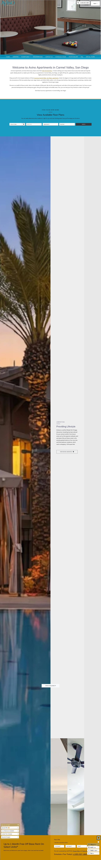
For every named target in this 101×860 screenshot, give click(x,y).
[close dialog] (98, 837)
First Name (57, 846)
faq (82, 57)
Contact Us (49, 57)
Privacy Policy (76, 851)
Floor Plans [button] (25, 57)
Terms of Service (86, 851)
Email (79, 846)
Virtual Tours (90, 57)
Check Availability (50, 685)
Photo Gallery (73, 57)
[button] (95, 3)
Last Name (69, 846)
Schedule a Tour (60, 57)
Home (8, 57)
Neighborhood (38, 57)
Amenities (16, 57)
